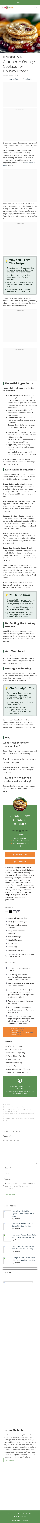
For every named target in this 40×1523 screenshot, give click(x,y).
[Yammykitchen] (7, 8)
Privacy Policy (20, 1495)
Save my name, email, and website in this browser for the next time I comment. (20, 1186)
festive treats (16, 1109)
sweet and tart (12, 1111)
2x (14, 911)
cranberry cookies (29, 1107)
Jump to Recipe (14, 79)
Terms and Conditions (20, 1492)
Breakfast (20, 1476)
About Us (20, 1502)
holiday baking (25, 1109)
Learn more (10, 1460)
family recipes (7, 1109)
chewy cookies (9, 1107)
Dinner (20, 1486)
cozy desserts (19, 1107)
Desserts (7, 1104)
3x (18, 911)
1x (10, 911)
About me (20, 1505)
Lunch (20, 1483)
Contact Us (20, 1499)
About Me (29, 1513)
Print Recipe (27, 79)
